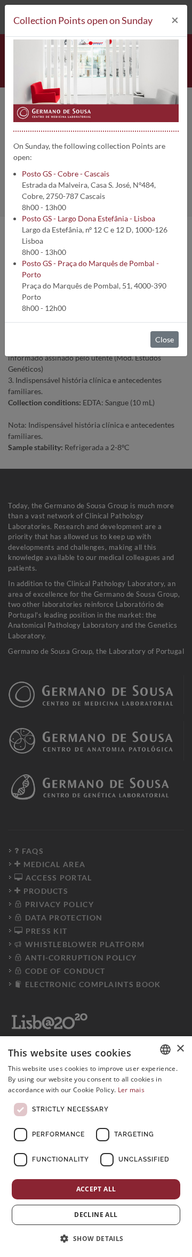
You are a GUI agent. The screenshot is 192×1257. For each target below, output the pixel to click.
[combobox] (165, 1049)
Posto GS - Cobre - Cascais (65, 173)
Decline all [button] (95, 1214)
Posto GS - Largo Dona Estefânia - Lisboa (88, 218)
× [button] (180, 1049)
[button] (95, 1238)
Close (164, 339)
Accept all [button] (96, 1189)
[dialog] (96, 1146)
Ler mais (131, 1089)
